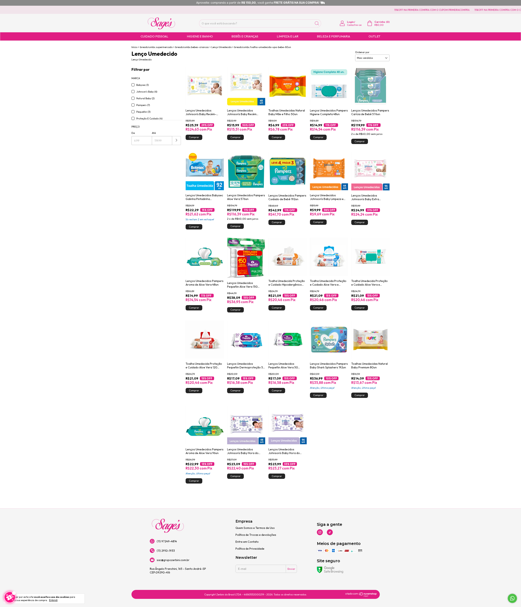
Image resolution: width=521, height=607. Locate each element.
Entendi (53, 600)
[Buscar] (317, 23)
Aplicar (176, 140)
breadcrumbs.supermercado (156, 47)
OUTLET (374, 36)
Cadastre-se (354, 24)
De (133, 132)
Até (154, 132)
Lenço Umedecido (221, 47)
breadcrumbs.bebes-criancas (192, 47)
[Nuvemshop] (361, 596)
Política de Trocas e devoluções (255, 535)
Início (134, 47)
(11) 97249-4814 (167, 541)
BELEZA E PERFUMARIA (333, 36)
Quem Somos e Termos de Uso (255, 528)
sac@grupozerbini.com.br (173, 560)
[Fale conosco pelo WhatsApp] (512, 598)
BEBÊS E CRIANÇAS (244, 36)
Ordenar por (362, 52)
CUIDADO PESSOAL (154, 36)
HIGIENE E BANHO (200, 36)
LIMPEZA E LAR (287, 36)
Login (350, 21)
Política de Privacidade (249, 548)
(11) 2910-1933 (166, 550)
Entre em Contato (247, 542)
